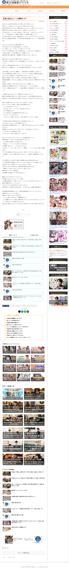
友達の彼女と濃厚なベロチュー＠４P (15, 331)
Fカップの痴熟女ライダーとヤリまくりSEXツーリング (18, 337)
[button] (28, 311)
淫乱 (26, 305)
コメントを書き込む (24, 553)
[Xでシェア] (19, 311)
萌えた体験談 (6, 305)
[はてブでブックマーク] (22, 311)
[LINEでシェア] (25, 311)
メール (16, 305)
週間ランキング (13, 235)
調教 (35, 305)
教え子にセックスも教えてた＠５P (14, 324)
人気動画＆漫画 (34, 235)
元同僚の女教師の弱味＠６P (13, 322)
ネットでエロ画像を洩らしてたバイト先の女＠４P (17, 326)
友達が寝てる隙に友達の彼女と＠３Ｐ (15, 328)
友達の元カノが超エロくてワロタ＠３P (15, 335)
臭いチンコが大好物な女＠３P (13, 320)
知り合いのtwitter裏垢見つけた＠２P (15, 333)
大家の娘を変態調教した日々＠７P (14, 318)
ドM (12, 305)
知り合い (31, 305)
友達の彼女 (21, 305)
